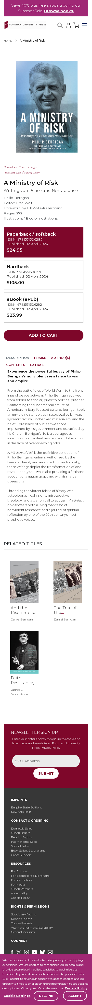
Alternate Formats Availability (32, 927)
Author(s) (60, 358)
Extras (37, 365)
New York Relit (21, 812)
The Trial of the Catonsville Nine (65, 615)
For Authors (19, 871)
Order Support (21, 855)
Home (8, 40)
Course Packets (21, 923)
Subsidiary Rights (23, 914)
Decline (46, 996)
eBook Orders (20, 833)
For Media (18, 884)
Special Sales (19, 846)
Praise (40, 358)
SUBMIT (46, 773)
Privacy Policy (50, 747)
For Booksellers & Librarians (30, 875)
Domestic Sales (21, 828)
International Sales (24, 841)
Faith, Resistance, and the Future (22, 685)
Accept (74, 996)
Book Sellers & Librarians (28, 850)
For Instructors (21, 880)
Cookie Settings (17, 996)
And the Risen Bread (23, 610)
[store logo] (25, 24)
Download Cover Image (20, 167)
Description (17, 358)
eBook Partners (22, 889)
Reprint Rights (21, 837)
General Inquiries (23, 932)
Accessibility (19, 893)
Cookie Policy (76, 988)
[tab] (18, 359)
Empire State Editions (26, 807)
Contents (15, 365)
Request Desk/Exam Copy (22, 173)
